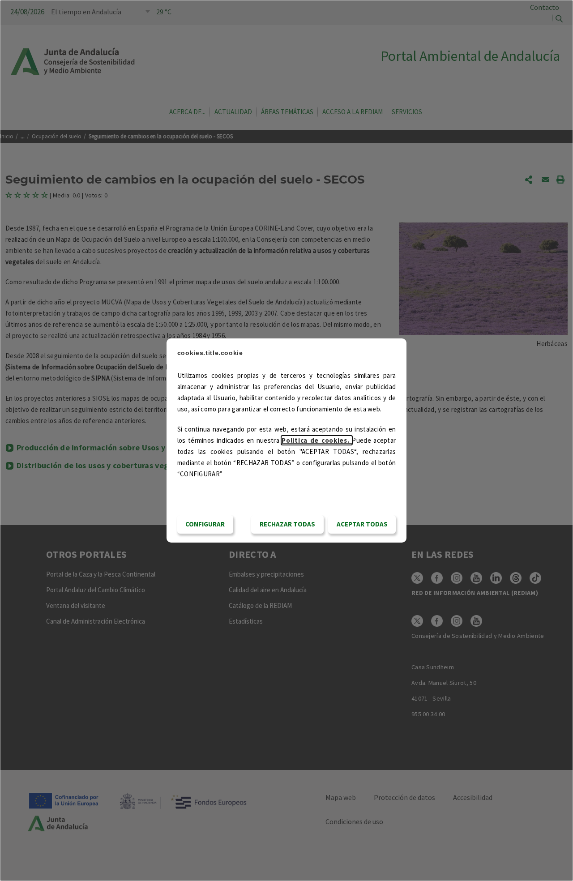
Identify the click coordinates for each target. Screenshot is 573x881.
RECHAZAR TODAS (287, 524)
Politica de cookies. (317, 440)
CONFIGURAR (205, 524)
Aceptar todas (362, 524)
